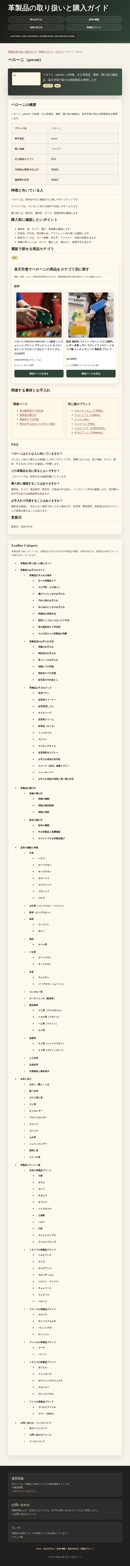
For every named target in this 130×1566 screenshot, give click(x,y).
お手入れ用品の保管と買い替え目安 (56, 778)
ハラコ (41, 858)
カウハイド (43, 878)
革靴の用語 (43, 812)
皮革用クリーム (46, 719)
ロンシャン (43, 1334)
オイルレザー (36, 1110)
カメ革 (41, 1030)
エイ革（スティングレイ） (51, 1050)
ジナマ (41, 897)
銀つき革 (33, 1091)
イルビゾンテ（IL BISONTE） (90, 428)
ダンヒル (42, 1367)
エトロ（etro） (82, 419)
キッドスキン (45, 964)
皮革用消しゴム (46, 706)
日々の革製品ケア (47, 580)
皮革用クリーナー (47, 699)
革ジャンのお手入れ (48, 659)
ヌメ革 (32, 1104)
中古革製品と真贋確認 (49, 831)
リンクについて (37, 1441)
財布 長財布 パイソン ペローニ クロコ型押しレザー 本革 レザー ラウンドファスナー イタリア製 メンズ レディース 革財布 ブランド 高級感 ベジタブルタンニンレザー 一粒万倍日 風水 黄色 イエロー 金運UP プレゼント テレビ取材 (90, 345)
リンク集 (18, 1537)
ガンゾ (41, 1189)
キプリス (42, 1202)
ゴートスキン (45, 957)
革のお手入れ (36, 19)
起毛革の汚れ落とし (48, 679)
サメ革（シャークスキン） (51, 1043)
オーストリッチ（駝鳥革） (42, 998)
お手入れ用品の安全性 (49, 759)
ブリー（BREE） (46, 1413)
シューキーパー (46, 772)
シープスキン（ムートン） (51, 983)
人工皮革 (33, 1058)
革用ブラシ (43, 693)
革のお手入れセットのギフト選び (37, 423)
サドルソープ (45, 712)
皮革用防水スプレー (48, 752)
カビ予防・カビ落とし (49, 587)
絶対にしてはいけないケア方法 (53, 620)
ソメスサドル (45, 1208)
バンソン (42, 1354)
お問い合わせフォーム (40, 1434)
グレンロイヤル (46, 1393)
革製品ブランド (94, 27)
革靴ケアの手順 (46, 666)
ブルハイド (43, 891)
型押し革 (33, 1150)
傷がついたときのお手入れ (51, 593)
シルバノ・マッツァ (48, 1281)
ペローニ (42, 1301)
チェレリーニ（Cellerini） (88, 415)
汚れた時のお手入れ (48, 600)
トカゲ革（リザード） (49, 1016)
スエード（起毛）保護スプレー (53, 765)
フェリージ (43, 1294)
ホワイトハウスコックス (50, 1380)
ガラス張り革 (36, 1097)
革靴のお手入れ (46, 646)
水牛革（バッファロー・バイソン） (47, 905)
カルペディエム (46, 1274)
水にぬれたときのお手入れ (51, 607)
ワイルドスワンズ (47, 1241)
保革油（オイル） (47, 726)
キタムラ (42, 1195)
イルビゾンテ (45, 1254)
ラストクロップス (47, 1235)
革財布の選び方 (28, 415)
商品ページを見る (39, 373)
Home (38, 1549)
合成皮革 (33, 1064)
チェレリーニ (45, 1288)
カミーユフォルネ (47, 1321)
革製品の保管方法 (47, 613)
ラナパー (42, 739)
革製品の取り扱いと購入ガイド (22, 52)
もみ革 (32, 1137)
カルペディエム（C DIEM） (89, 410)
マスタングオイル (47, 745)
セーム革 (42, 944)
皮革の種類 (94, 19)
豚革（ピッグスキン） (40, 912)
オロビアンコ (45, 1268)
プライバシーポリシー (25, 1491)
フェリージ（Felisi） (85, 423)
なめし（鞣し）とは (39, 1084)
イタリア (59, 52)
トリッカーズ (45, 1373)
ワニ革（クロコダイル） (50, 1010)
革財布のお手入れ (47, 653)
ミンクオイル (45, 732)
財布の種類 (43, 825)
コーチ (41, 1347)
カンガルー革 (36, 991)
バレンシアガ (45, 1327)
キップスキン (45, 871)
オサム (41, 1182)
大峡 (40, 1175)
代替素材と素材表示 (39, 1071)
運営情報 (18, 1487)
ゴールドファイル (47, 1407)
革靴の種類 (43, 798)
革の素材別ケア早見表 (31, 410)
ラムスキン (43, 977)
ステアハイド (45, 884)
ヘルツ (41, 1222)
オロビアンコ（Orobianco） (89, 432)
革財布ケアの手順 (29, 419)
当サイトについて (38, 1428)
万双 (40, 1228)
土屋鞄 (41, 1215)
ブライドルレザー (38, 1117)
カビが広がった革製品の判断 (52, 633)
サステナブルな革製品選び (51, 838)
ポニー (41, 931)
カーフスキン (45, 864)
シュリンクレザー (38, 1143)
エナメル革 (34, 1157)
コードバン (43, 924)
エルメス (42, 1314)
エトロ (41, 1261)
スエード (33, 1124)
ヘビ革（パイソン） (48, 1023)
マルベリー (43, 1387)
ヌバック (33, 1130)
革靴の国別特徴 (46, 805)
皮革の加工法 (36, 27)
